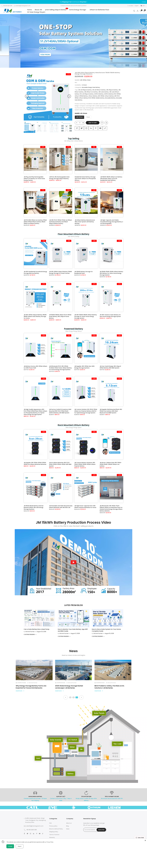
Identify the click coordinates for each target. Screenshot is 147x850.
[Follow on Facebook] (77, 128)
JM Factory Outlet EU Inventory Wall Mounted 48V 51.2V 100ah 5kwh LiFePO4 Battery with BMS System (60, 411)
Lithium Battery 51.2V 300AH (87, 98)
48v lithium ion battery (91, 92)
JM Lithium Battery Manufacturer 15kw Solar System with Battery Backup (85, 221)
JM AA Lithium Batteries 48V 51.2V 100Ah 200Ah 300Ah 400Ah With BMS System (60, 464)
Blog (67, 826)
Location (131, 5)
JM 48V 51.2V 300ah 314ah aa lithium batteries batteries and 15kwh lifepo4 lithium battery (60, 221)
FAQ (50, 823)
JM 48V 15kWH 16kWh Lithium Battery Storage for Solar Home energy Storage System (85, 316)
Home (29, 10)
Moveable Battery (110, 98)
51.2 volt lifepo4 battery (87, 94)
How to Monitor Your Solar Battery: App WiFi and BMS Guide (73, 630)
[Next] (69, 96)
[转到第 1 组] (70, 697)
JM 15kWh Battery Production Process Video (73, 522)
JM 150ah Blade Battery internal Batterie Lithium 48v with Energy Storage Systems (33, 507)
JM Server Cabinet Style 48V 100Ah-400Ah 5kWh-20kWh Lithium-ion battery (111, 464)
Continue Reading (29, 634)
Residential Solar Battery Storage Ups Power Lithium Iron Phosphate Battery (85, 178)
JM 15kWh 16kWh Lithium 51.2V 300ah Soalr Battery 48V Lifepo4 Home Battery (60, 316)
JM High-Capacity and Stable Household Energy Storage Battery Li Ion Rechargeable (111, 221)
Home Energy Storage (77, 10)
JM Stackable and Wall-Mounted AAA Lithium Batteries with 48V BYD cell (60, 506)
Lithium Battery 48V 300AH (96, 96)
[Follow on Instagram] (86, 128)
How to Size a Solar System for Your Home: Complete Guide (106, 630)
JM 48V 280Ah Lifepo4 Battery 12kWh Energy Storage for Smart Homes (60, 272)
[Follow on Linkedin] (91, 128)
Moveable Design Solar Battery (91, 87)
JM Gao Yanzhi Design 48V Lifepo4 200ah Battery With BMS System (110, 367)
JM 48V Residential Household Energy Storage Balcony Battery (35, 272)
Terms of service (54, 834)
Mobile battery (100, 98)
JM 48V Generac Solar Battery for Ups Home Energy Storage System (110, 315)
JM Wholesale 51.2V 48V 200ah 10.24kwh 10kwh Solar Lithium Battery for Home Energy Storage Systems (60, 367)
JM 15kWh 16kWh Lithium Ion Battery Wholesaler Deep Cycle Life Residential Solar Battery (111, 178)
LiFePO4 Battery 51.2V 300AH (112, 94)
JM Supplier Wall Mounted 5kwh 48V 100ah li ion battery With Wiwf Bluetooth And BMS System (111, 411)
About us (69, 823)
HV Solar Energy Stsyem (36, 12)
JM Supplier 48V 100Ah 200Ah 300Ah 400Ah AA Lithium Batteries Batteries (35, 463)
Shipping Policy (53, 832)
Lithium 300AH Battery (81, 96)
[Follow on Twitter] (81, 128)
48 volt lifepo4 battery (85, 90)
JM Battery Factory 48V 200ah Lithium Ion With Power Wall (35, 367)
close (3, 1)
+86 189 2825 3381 (7, 5)
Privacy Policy (49, 842)
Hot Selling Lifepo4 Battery (57, 10)
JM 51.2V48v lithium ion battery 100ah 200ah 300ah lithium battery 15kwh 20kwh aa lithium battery (35, 221)
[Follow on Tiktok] (105, 128)
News (67, 829)
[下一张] (81, 697)
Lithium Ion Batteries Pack (99, 10)
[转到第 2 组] (73, 697)
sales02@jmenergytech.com (22, 5)
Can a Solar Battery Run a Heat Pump (36, 629)
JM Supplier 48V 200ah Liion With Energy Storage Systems (84, 367)
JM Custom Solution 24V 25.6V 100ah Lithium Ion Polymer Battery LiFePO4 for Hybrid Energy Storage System (85, 411)
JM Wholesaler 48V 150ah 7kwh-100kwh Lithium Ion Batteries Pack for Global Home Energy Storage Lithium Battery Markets (111, 508)
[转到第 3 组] (76, 697)
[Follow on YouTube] (100, 128)
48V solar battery (103, 92)
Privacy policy (53, 826)
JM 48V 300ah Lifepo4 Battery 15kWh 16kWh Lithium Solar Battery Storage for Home (35, 316)
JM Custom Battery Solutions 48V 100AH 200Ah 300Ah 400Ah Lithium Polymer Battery (84, 464)
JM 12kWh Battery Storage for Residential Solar (83, 272)
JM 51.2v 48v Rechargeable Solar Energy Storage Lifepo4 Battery (59, 177)
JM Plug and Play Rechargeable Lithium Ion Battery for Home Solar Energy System (34, 178)
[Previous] (26, 96)
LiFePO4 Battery (99, 94)
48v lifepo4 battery (112, 90)
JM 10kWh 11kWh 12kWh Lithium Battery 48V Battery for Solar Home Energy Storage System (111, 273)
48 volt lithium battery (99, 90)
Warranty (52, 837)
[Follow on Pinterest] (95, 128)
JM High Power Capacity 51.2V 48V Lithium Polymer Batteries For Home (85, 506)
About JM (38, 10)
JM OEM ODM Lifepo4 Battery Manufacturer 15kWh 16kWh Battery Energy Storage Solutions (97, 73)
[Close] (145, 840)
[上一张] (65, 697)
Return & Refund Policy (56, 829)
